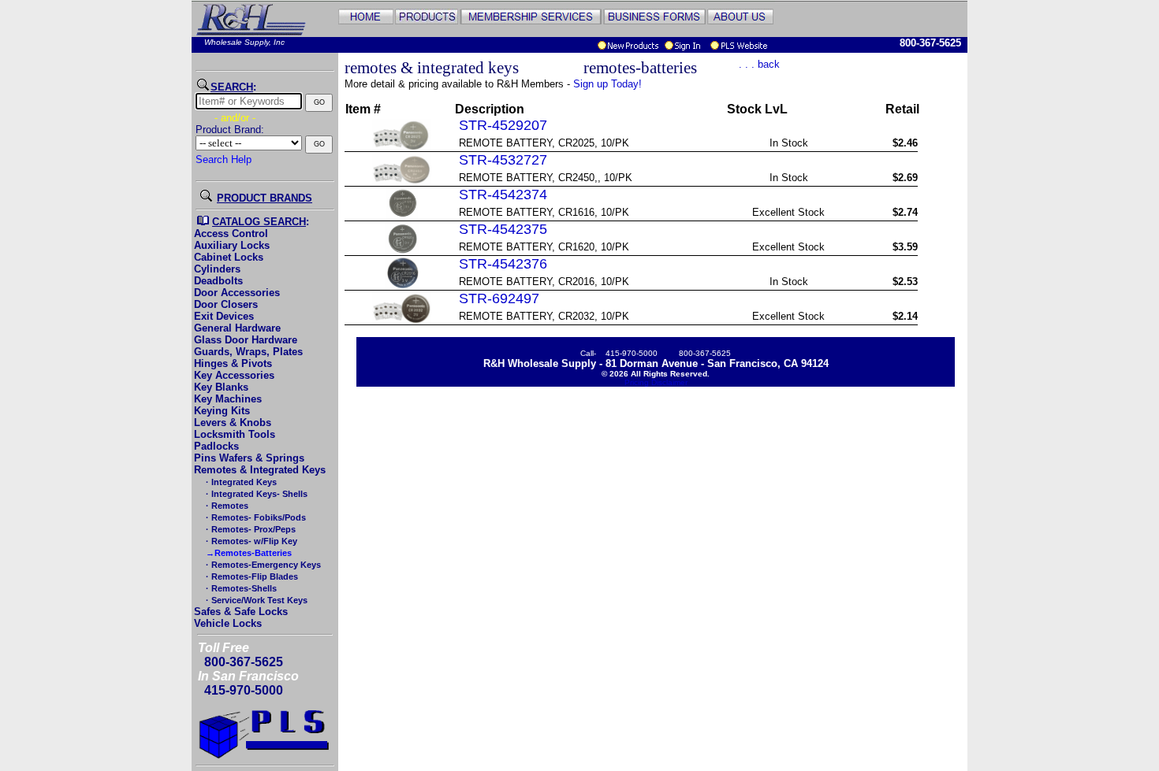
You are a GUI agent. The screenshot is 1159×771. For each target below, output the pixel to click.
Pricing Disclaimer (656, 382)
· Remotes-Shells (240, 588)
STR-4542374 (503, 194)
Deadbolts (218, 281)
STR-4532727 (503, 160)
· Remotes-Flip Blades (250, 576)
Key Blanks (221, 387)
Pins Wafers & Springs (249, 458)
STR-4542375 (503, 229)
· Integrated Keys (240, 482)
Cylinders (217, 269)
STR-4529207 (503, 125)
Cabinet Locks (228, 257)
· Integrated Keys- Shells (255, 494)
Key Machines (228, 399)
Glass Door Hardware (245, 340)
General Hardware (237, 328)
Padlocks (216, 446)
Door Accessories (237, 292)
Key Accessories (234, 375)
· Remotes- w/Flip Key (250, 541)
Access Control (231, 233)
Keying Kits (222, 411)
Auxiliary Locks (232, 245)
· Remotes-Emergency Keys (262, 564)
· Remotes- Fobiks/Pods (254, 517)
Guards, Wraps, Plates (248, 352)
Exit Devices (224, 316)
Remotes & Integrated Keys (260, 470)
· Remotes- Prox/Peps (249, 529)
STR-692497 (499, 298)
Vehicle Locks (228, 623)
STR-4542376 (503, 264)
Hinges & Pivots (233, 363)
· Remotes (225, 505)
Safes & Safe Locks (241, 611)
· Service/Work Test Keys (255, 600)
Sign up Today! (607, 84)
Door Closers (226, 304)
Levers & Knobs (232, 422)
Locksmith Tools (234, 434)
